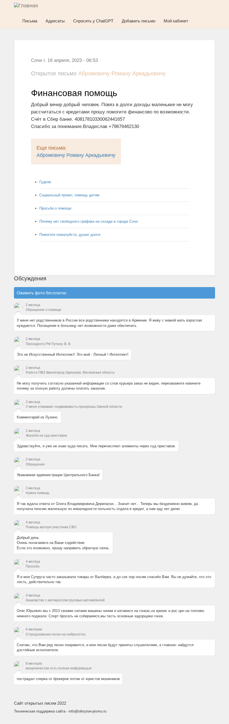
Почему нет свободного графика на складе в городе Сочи (88, 221)
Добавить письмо (138, 20)
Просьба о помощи (55, 208)
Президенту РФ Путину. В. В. (48, 344)
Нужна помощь (37, 493)
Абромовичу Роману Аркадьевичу (76, 155)
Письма (29, 20)
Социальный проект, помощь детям (69, 195)
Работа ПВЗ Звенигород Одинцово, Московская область (70, 372)
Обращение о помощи (43, 310)
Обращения (35, 464)
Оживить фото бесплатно (41, 292)
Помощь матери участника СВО (51, 527)
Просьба (32, 566)
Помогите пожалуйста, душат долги (69, 234)
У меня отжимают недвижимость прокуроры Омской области (74, 407)
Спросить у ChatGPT (93, 20)
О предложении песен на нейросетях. (56, 634)
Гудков (45, 182)
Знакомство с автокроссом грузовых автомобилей (65, 600)
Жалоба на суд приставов (46, 435)
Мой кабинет (176, 20)
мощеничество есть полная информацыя (59, 668)
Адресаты (55, 20)
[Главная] (29, 7)
